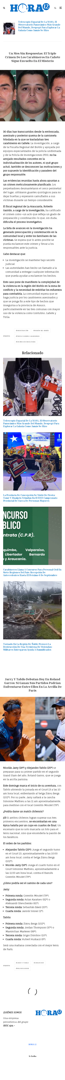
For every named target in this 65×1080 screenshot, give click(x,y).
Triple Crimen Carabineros (28, 336)
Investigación (22, 330)
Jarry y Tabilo (23, 963)
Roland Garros (23, 968)
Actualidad (32, 48)
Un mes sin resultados (26, 342)
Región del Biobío (42, 330)
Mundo (44, 673)
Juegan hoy (39, 963)
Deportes (35, 673)
